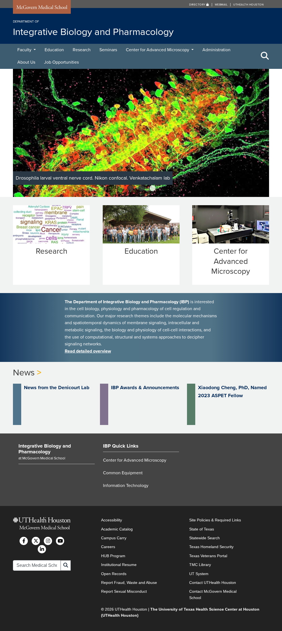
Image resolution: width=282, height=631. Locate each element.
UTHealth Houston (248, 4)
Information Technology (125, 485)
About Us (26, 62)
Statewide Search (204, 538)
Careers (108, 547)
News (24, 372)
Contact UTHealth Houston (212, 582)
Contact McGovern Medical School (213, 594)
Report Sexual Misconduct (124, 591)
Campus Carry (113, 538)
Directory (197, 4)
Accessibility (111, 520)
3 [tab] (153, 188)
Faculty (24, 50)
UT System (198, 574)
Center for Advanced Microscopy (158, 50)
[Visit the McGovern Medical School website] (42, 8)
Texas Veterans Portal (208, 556)
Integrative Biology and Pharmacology (44, 449)
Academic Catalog (117, 529)
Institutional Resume (119, 564)
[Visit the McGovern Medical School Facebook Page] (24, 541)
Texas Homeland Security (211, 547)
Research (82, 50)
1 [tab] (130, 188)
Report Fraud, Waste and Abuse (129, 582)
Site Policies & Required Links (215, 520)
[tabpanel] (141, 133)
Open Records (113, 574)
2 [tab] (142, 188)
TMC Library (200, 564)
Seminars (108, 50)
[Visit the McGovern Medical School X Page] (36, 541)
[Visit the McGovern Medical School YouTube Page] (60, 541)
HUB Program (113, 556)
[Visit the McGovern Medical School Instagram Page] (48, 541)
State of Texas (201, 529)
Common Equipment (123, 473)
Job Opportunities (61, 62)
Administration (216, 50)
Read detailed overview (88, 351)
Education (54, 50)
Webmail (221, 4)
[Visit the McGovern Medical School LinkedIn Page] (42, 549)
